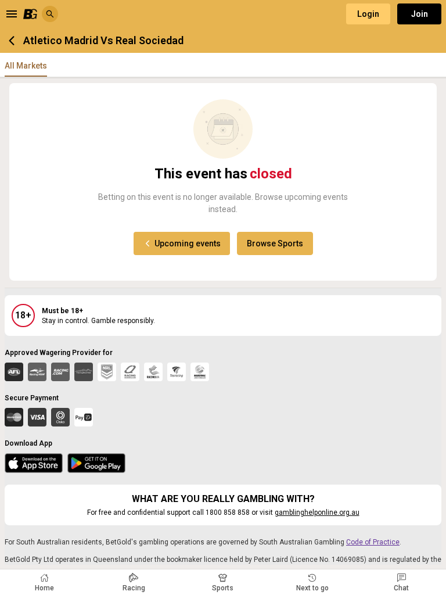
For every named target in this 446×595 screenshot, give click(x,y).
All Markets (26, 65)
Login (368, 14)
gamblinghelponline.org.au (317, 512)
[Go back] (12, 41)
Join (419, 14)
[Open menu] (12, 14)
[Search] (50, 14)
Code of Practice (373, 542)
